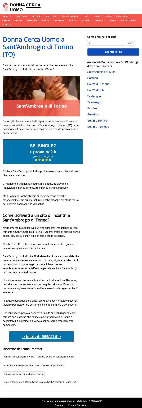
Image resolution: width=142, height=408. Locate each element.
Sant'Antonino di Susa (101, 72)
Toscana (85, 20)
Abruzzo (7, 16)
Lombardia (122, 16)
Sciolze (92, 108)
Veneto (6, 25)
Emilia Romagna (70, 16)
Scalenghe (94, 96)
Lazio (97, 16)
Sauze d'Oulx (95, 90)
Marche (6, 20)
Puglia (45, 20)
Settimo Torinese (98, 126)
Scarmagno (94, 102)
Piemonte (32, 20)
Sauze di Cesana (98, 84)
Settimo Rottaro (97, 120)
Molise (19, 20)
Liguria (108, 16)
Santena (92, 78)
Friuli (86, 16)
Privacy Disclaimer (77, 405)
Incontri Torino (113, 51)
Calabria (37, 16)
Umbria (113, 20)
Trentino (99, 20)
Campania (51, 16)
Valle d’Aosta (129, 20)
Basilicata (22, 16)
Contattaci (60, 405)
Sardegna (59, 20)
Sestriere (93, 114)
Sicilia (72, 20)
